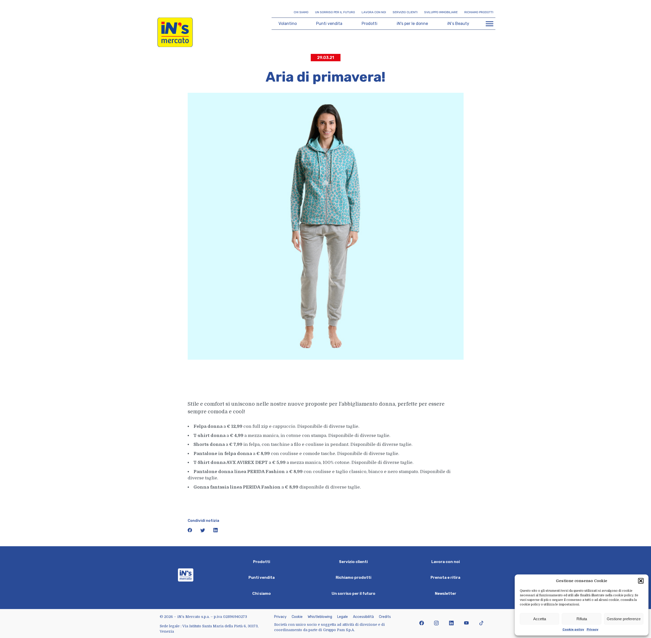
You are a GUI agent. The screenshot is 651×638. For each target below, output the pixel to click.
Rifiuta (581, 619)
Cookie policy (573, 629)
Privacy (592, 629)
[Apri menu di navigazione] (489, 23)
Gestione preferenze (624, 619)
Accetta (539, 619)
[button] (640, 580)
